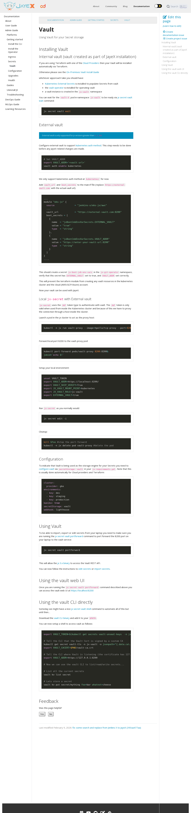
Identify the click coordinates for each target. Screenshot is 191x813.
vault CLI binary (62, 617)
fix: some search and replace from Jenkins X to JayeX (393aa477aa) (107, 727)
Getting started (96, 20)
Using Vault (167, 64)
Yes (42, 713)
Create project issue (176, 38)
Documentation (55, 20)
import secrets (102, 568)
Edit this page (172, 19)
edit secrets (84, 568)
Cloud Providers (91, 62)
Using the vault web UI (173, 68)
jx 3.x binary (63, 563)
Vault (127, 20)
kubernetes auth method (88, 145)
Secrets (114, 20)
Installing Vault (169, 42)
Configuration (169, 61)
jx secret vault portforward (69, 536)
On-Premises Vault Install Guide (82, 72)
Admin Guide (76, 20)
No (50, 713)
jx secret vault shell (81, 608)
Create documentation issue (173, 33)
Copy (127, 110)
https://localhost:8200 (82, 590)
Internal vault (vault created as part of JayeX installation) (175, 50)
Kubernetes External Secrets (60, 83)
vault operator (56, 87)
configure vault (46, 468)
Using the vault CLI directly (175, 72)
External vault (169, 56)
